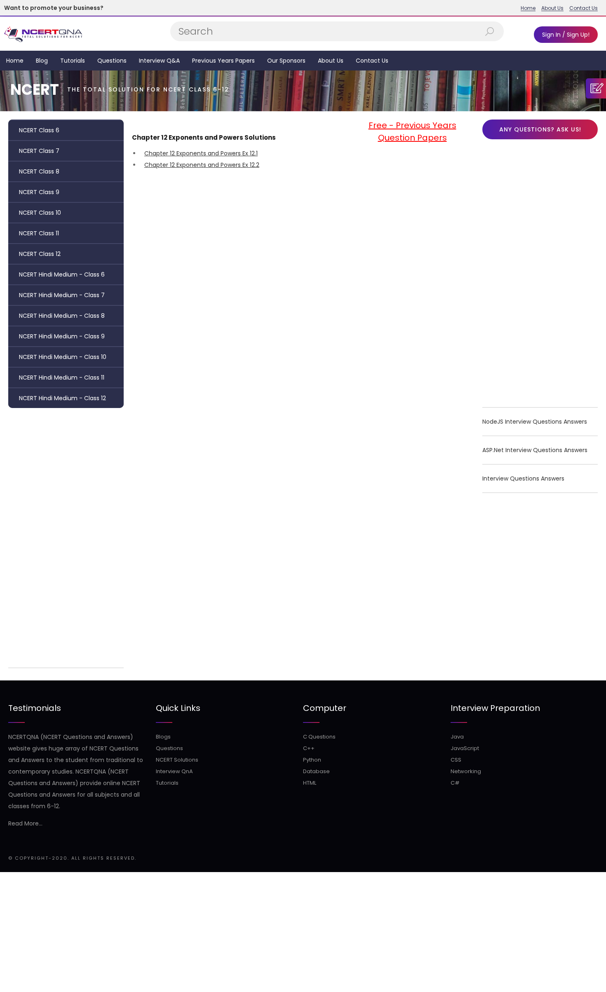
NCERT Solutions (177, 760)
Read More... (25, 823)
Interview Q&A (159, 60)
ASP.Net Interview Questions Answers (534, 450)
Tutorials (72, 60)
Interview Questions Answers (523, 478)
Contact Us (583, 8)
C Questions (319, 737)
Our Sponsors (286, 60)
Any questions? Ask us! (540, 129)
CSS (456, 760)
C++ (309, 748)
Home (528, 8)
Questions (112, 60)
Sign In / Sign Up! (566, 34)
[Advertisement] (66, 535)
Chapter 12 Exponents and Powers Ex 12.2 (201, 165)
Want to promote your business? (53, 8)
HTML (309, 783)
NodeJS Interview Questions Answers (534, 421)
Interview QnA (174, 771)
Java (457, 737)
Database (316, 771)
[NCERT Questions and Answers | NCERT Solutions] (44, 34)
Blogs (163, 737)
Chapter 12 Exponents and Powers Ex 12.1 (201, 153)
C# (455, 783)
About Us (552, 8)
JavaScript (465, 748)
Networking (466, 771)
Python (312, 760)
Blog (42, 60)
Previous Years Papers (223, 60)
